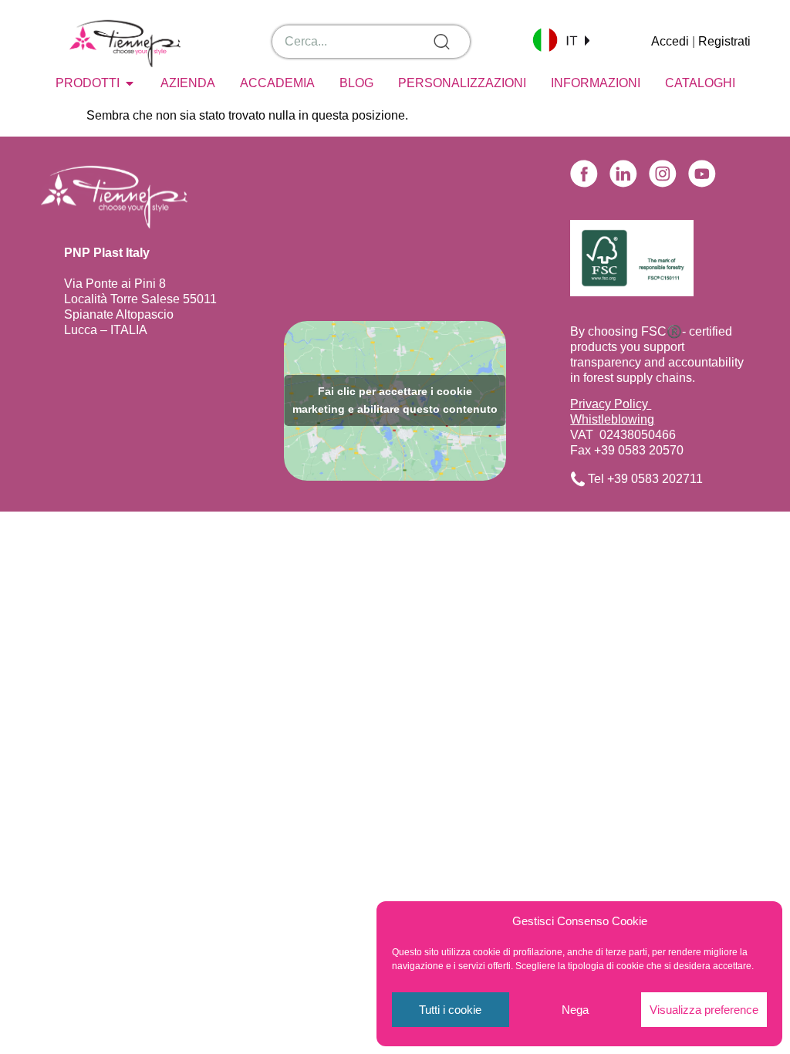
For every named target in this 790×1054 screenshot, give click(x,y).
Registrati (724, 41)
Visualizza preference (704, 1009)
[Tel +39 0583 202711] (578, 479)
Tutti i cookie (450, 1009)
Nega (575, 1009)
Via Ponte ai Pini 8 (115, 283)
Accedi (670, 41)
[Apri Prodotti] (129, 83)
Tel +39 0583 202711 (645, 478)
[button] (560, 39)
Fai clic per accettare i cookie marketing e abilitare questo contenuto (395, 400)
